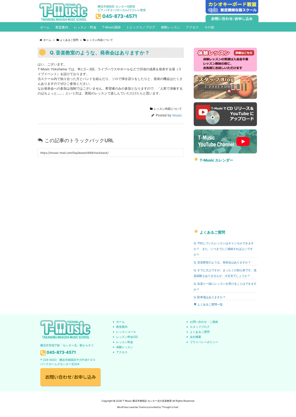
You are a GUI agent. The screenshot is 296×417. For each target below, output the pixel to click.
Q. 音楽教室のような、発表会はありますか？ (222, 262)
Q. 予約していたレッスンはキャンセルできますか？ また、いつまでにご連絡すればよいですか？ (224, 248)
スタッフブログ (200, 326)
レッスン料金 (124, 342)
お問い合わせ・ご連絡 (204, 321)
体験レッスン (124, 347)
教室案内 (121, 326)
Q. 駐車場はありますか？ (210, 297)
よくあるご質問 (200, 331)
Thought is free (170, 407)
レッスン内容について (168, 108)
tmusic (177, 115)
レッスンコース (126, 331)
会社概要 (195, 336)
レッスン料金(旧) (127, 336)
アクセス (121, 352)
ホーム (120, 321)
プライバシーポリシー (204, 342)
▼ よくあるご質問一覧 (208, 304)
